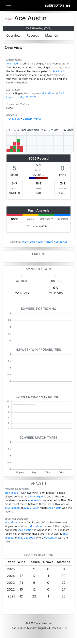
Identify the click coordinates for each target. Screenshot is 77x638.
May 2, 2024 (31, 507)
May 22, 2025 (28, 97)
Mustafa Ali (48, 93)
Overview (13, 35)
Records (33, 35)
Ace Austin (12, 63)
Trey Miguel (13, 118)
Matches (51, 35)
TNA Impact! (12, 507)
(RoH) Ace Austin (56, 241)
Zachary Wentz (32, 118)
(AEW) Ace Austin (32, 241)
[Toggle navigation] (8, 5)
